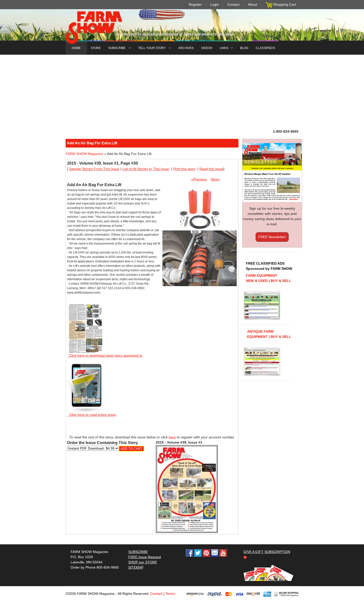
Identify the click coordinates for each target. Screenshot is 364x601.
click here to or (181, 313)
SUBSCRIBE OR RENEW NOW (182, 301)
